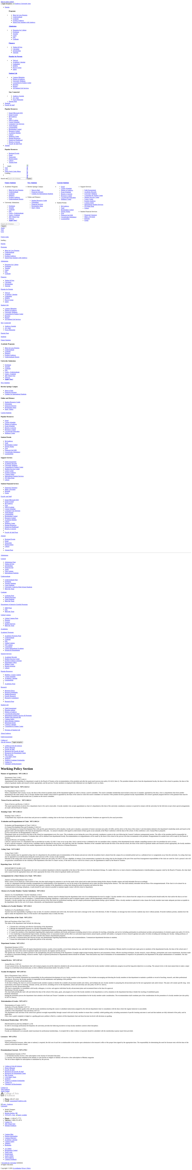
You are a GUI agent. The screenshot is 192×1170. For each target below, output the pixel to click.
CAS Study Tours (10, 756)
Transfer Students (10, 583)
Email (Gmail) (13, 115)
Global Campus (10, 643)
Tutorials (15, 52)
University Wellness (19, 81)
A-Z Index (8, 1148)
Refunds (87, 218)
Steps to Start (36, 190)
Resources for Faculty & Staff (14, 751)
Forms (86, 220)
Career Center (88, 199)
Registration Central (15, 129)
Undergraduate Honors (16, 199)
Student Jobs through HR (13, 717)
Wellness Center (14, 136)
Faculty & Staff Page (15, 144)
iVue (10, 118)
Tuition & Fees (17, 47)
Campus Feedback (10, 1159)
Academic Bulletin (15, 133)
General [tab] (3, 559)
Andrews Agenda (18, 96)
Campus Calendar (10, 724)
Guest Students (9, 585)
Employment (9, 1154)
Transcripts (12, 157)
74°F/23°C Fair (10, 1115)
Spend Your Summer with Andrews (24, 22)
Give (6, 169)
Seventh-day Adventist (9, 1163)
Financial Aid (9, 567)
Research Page (9, 701)
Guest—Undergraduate (16, 213)
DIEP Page (8, 608)
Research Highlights (11, 692)
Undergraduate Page (11, 580)
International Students (11, 573)
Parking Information (11, 1136)
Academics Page (10, 684)
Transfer (15, 34)
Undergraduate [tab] (5, 576)
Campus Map (9, 1134)
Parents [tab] (3, 244)
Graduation (16, 64)
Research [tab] (4, 687)
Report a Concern (14, 142)
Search (4, 226)
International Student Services (93, 204)
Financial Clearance (90, 215)
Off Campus (9, 645)
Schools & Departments (12, 650)
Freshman (16, 32)
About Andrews (6, 733)
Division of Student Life (12, 730)
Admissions (12, 26)
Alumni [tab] (3, 536)
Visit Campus (9, 571)
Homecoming (13, 159)
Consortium (8, 646)
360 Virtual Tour (14, 217)
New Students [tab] (5, 383)
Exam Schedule (66, 192)
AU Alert (16, 98)
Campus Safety (89, 203)
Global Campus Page (11, 618)
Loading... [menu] (8, 173)
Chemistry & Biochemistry (13, 764)
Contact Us (8, 762)
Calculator (16, 49)
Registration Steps (37, 206)
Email (10, 155)
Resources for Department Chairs (15, 753)
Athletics (7, 1143)
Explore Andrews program (13, 661)
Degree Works (65, 211)
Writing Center (9, 664)
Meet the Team (9, 589)
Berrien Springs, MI (11, 1113)
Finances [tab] (3, 277)
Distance (11, 195)
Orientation (35, 202)
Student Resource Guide (39, 200)
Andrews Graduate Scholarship (15, 760)
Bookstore (8, 1145)
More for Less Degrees (20, 15)
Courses (7, 622)
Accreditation (17, 1168)
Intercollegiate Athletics (12, 721)
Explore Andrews (18, 20)
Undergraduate (17, 17)
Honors (15, 86)
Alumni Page (13, 162)
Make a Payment (89, 217)
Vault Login (8, 1152)
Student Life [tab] (5, 305)
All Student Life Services (21, 88)
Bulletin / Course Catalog (13, 675)
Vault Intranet (13, 125)
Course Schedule (14, 122)
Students (7, 103)
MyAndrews (13, 116)
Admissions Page (10, 562)
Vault (62, 208)
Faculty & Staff (9, 105)
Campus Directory (10, 1138)
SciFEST (8, 758)
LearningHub (13, 127)
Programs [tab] (4, 247)
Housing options (10, 710)
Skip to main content (7, 2)
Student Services (10, 624)
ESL (14, 37)
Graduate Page (9, 595)
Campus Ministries (19, 77)
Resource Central (14, 131)
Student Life (13, 73)
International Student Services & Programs (18, 715)
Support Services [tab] (6, 654)
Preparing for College (19, 30)
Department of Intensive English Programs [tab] (14, 604)
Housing (15, 84)
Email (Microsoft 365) (16, 113)
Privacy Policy (26, 1168)
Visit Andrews (9, 1157)
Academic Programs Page (13, 636)
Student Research (10, 694)
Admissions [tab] (4, 261)
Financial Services (37, 204)
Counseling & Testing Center (22, 83)
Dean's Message (10, 747)
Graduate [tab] (4, 592)
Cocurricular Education (68, 197)
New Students (32, 183)
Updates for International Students (42, 194)
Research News (10, 690)
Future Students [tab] (6, 340)
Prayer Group (17, 67)
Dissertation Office (11, 662)
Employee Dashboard (15, 140)
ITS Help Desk (89, 206)
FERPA (15, 66)
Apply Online (9, 1156)
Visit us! (15, 60)
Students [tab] (3, 336)
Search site (4, 178)
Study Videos (36, 208)
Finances (12, 43)
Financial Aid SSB (67, 215)
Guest (14, 35)
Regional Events (14, 153)
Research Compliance (12, 698)
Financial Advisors (37, 192)
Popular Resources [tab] (7, 671)
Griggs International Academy (14, 648)
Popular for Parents (15, 56)
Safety (15, 69)
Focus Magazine (18, 99)
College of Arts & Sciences (13, 746)
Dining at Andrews (19, 79)
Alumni (7, 145)
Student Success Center (91, 197)
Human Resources (14, 138)
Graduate (16, 19)
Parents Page (13, 101)
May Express (9, 755)
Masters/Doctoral (10, 597)
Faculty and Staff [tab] (6, 496)
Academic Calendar (19, 62)
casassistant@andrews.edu (18, 1101)
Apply (9, 166)
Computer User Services (16, 124)
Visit (6, 168)
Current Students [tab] (6, 413)
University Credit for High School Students (18, 587)
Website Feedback (10, 1125)
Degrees (7, 620)
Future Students (10, 183)
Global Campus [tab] (6, 615)
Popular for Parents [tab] (7, 289)
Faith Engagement (90, 190)
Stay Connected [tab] (6, 323)
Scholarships (17, 51)
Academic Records (90, 192)
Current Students (63, 183)
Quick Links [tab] (5, 237)
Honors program (10, 666)
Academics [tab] (4, 629)
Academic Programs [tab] (7, 632)
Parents (7, 7)
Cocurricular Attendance (68, 217)
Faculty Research (10, 696)
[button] (19, 171)
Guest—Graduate (14, 215)
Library (11, 135)
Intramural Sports (10, 723)
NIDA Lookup (13, 120)
